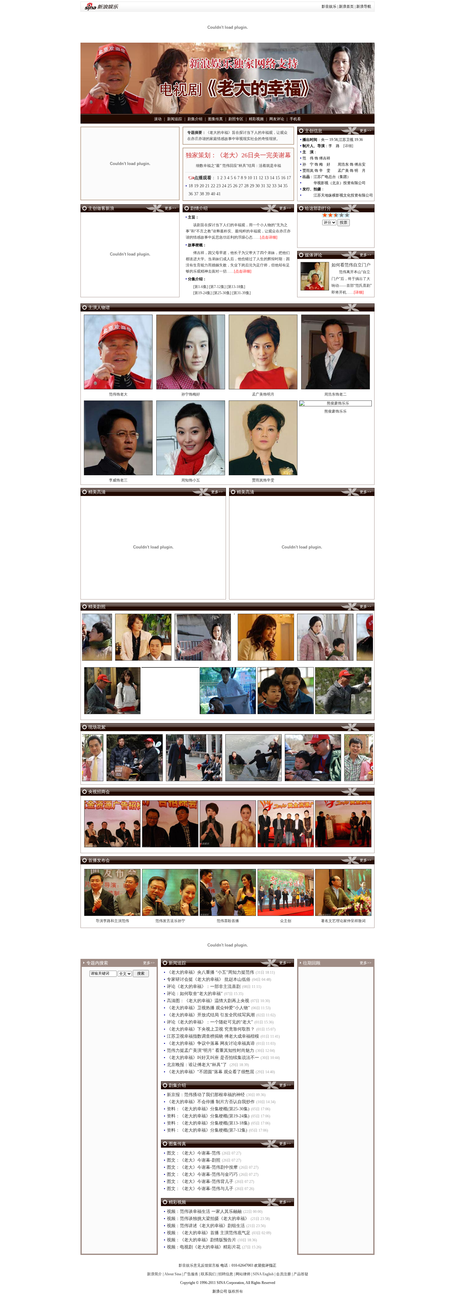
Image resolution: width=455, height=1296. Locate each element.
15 (277, 178)
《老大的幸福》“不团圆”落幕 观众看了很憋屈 (210, 1071)
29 (252, 186)
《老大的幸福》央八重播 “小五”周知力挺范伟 (210, 972)
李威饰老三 (118, 480)
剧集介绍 (195, 119)
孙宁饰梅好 (190, 394)
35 (285, 186)
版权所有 (235, 1291)
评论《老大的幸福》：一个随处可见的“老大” (210, 1022)
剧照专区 (235, 119)
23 (218, 186)
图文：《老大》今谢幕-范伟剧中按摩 (202, 1167)
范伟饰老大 (118, 394)
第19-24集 (202, 293)
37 (196, 194)
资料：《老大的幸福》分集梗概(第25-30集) (208, 1109)
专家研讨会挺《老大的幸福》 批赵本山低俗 (208, 979)
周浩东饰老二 (335, 394)
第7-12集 (217, 287)
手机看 (295, 119)
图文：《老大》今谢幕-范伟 (193, 1153)
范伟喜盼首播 (228, 921)
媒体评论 (313, 255)
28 (246, 186)
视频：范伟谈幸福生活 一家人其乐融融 (204, 1211)
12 (261, 178)
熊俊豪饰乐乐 (335, 411)
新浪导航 (363, 6)
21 (207, 186)
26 (235, 186)
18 (190, 186)
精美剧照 (97, 606)
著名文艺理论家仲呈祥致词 (343, 921)
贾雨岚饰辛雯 (263, 480)
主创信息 (313, 131)
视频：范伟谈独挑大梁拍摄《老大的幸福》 (208, 1218)
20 (202, 186)
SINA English (263, 1274)
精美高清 (97, 492)
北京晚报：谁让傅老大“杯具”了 (197, 1064)
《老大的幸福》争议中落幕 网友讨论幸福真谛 (211, 1043)
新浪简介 (154, 1274)
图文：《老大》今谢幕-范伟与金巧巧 (202, 1174)
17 (289, 178)
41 (218, 194)
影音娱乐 (329, 6)
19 (196, 186)
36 (190, 194)
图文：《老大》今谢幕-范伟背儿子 (200, 1181)
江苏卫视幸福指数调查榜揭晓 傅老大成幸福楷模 (213, 1036)
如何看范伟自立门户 (351, 265)
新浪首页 (346, 6)
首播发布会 (99, 860)
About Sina (172, 1274)
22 (213, 186)
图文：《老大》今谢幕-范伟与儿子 (200, 1188)
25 (230, 186)
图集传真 (215, 119)
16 (283, 178)
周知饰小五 (190, 480)
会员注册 (283, 1274)
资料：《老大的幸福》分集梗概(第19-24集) (208, 1116)
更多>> (365, 131)
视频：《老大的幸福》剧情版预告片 (201, 1240)
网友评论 (276, 119)
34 (280, 186)
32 (268, 186)
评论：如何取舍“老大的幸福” (195, 993)
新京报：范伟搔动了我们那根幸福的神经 (206, 1094)
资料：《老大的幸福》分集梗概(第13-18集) (208, 1123)
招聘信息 (225, 1274)
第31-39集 (241, 293)
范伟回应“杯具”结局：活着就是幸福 (251, 165)
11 (255, 178)
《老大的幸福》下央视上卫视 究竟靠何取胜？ (211, 1029)
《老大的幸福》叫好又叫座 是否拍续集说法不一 (213, 1057)
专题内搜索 (97, 963)
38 (202, 194)
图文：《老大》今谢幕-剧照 (193, 1160)
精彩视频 (256, 119)
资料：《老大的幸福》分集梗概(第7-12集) (207, 1130)
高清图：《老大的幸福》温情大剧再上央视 (208, 1000)
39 (207, 194)
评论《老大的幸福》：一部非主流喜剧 (203, 986)
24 (224, 186)
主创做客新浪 (101, 208)
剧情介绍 (199, 208)
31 (263, 186)
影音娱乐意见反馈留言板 (199, 1265)
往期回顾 (311, 963)
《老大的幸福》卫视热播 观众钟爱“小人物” (208, 1008)
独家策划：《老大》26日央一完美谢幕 (238, 155)
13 (266, 178)
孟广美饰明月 (263, 394)
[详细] (348, 146)
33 (274, 186)
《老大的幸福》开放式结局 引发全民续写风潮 (211, 1015)
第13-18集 (236, 287)
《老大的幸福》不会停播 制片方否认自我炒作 (211, 1101)
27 (241, 186)
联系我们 (208, 1274)
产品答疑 (300, 1274)
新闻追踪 (174, 119)
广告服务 (191, 1274)
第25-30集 (222, 293)
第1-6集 (200, 287)
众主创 (285, 921)
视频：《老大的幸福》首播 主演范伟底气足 (208, 1232)
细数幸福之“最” (208, 165)
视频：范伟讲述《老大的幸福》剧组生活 (206, 1225)
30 (257, 186)
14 (272, 178)
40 (213, 194)
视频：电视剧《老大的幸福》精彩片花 (203, 1247)
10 (250, 178)
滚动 (158, 119)
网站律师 (243, 1274)
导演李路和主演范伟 (112, 921)
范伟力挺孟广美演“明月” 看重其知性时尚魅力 (210, 1050)
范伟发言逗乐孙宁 (170, 921)
